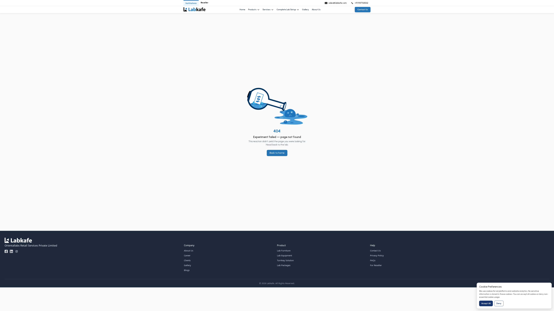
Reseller (204, 2)
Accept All (486, 303)
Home (242, 9)
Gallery (305, 9)
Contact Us (375, 250)
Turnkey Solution (285, 260)
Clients (187, 260)
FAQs (372, 260)
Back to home (277, 152)
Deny (498, 303)
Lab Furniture (283, 250)
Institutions (191, 3)
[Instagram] (16, 251)
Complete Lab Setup (286, 9)
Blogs (187, 270)
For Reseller (376, 265)
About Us (316, 9)
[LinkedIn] (11, 251)
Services (267, 9)
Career (187, 255)
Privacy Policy (377, 255)
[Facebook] (6, 251)
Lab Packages (283, 265)
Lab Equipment (284, 255)
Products (252, 9)
